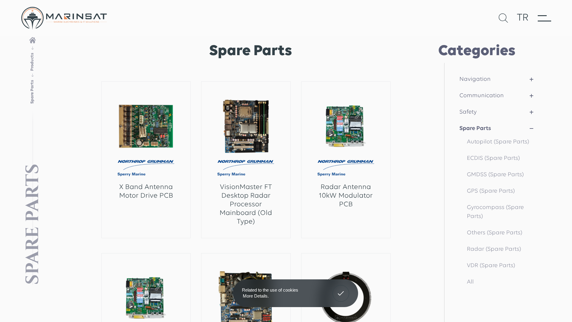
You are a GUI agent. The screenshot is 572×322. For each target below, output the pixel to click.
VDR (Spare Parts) (491, 266)
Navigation (475, 79)
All (470, 282)
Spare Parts (475, 128)
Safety (468, 112)
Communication (481, 96)
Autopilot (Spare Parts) (498, 142)
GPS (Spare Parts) (491, 191)
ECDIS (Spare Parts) (493, 158)
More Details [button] (255, 295)
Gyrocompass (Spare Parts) (495, 212)
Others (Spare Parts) (494, 233)
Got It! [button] (341, 289)
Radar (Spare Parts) (494, 249)
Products (32, 62)
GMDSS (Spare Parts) (495, 175)
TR (523, 18)
